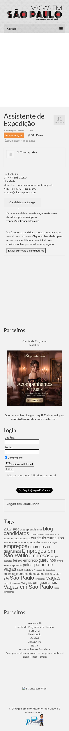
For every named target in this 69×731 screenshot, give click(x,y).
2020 (16, 529)
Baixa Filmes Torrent (35, 656)
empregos (15, 546)
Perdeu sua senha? (44, 475)
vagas (53, 578)
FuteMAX (34, 630)
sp (54, 574)
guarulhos (47, 560)
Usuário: (10, 437)
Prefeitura (28, 570)
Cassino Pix (34, 641)
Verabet (34, 638)
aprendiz (31, 529)
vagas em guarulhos (39, 582)
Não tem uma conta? (19, 475)
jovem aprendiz (13, 565)
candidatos (16, 533)
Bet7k (34, 645)
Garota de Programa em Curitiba (34, 627)
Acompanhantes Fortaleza (34, 649)
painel (28, 565)
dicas (6, 542)
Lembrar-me (15, 457)
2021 (22, 529)
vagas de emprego (12, 583)
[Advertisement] (34, 70)
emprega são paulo (35, 542)
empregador (16, 542)
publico (48, 574)
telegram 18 (35, 623)
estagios (8, 561)
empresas (40, 555)
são (6, 578)
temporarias (40, 579)
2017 (8, 529)
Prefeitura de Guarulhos (44, 570)
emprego (52, 542)
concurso (44, 534)
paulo (20, 569)
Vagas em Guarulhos (22, 504)
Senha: (9, 447)
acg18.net (34, 344)
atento (39, 530)
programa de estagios (30, 573)
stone (58, 574)
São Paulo (37, 135)
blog (48, 529)
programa (9, 573)
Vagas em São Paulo (28, 587)
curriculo (38, 538)
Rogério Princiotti (16, 131)
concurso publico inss (20, 539)
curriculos (55, 538)
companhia (35, 534)
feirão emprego (25, 560)
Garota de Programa (34, 341)
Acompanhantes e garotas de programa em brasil (34, 652)
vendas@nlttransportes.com (22, 220)
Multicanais (34, 634)
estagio (54, 556)
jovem (60, 561)
